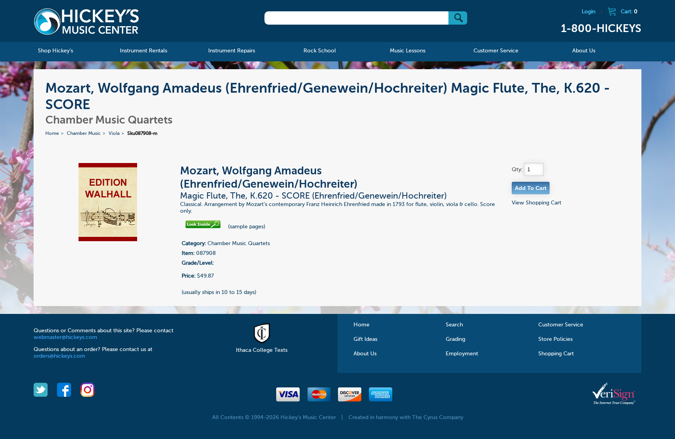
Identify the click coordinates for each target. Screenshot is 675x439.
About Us (365, 354)
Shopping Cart (556, 354)
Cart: (629, 11)
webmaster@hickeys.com (65, 337)
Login (588, 11)
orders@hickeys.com (59, 356)
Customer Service (560, 325)
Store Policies (555, 339)
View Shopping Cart (536, 203)
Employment (462, 354)
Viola (114, 133)
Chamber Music (84, 133)
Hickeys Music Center (86, 21)
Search (454, 325)
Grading (455, 339)
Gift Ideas (365, 339)
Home (52, 133)
